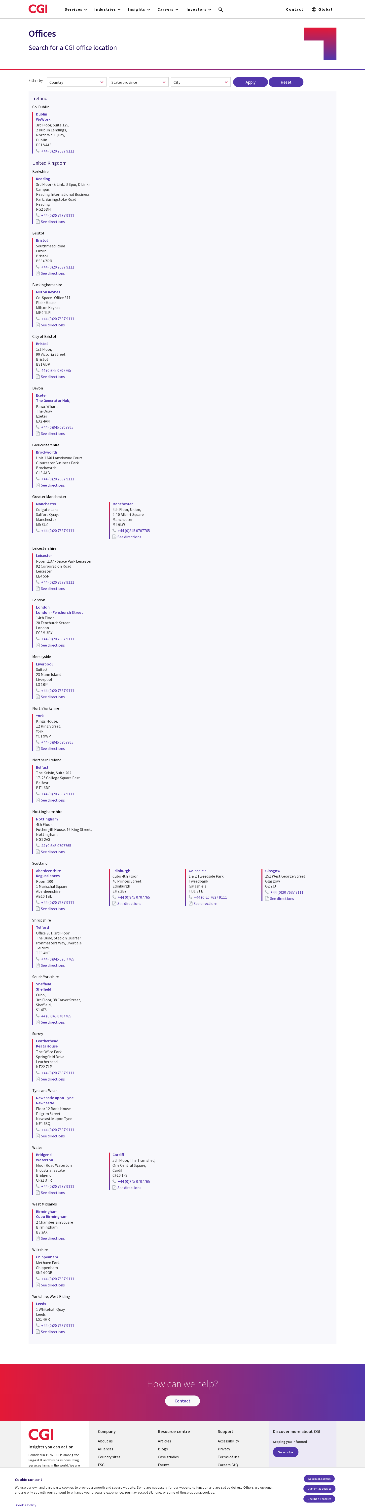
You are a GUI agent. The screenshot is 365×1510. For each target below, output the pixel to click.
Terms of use (229, 1456)
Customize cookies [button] (319, 1488)
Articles (164, 1440)
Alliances (105, 1448)
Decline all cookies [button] (319, 1499)
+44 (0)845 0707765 (57, 427)
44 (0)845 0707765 (56, 370)
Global (325, 9)
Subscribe (285, 1452)
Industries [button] (105, 9)
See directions (53, 221)
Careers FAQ (228, 1464)
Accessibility (228, 1440)
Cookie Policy (26, 1505)
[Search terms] (221, 10)
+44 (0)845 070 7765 (57, 959)
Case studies (168, 1456)
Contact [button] (294, 9)
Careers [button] (165, 9)
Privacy (224, 1448)
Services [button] (73, 9)
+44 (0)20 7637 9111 (57, 151)
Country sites (109, 1456)
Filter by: (36, 80)
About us (105, 1440)
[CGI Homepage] (38, 8)
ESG (101, 1464)
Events (164, 1464)
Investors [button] (196, 9)
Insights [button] (136, 9)
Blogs (163, 1448)
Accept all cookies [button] (319, 1478)
